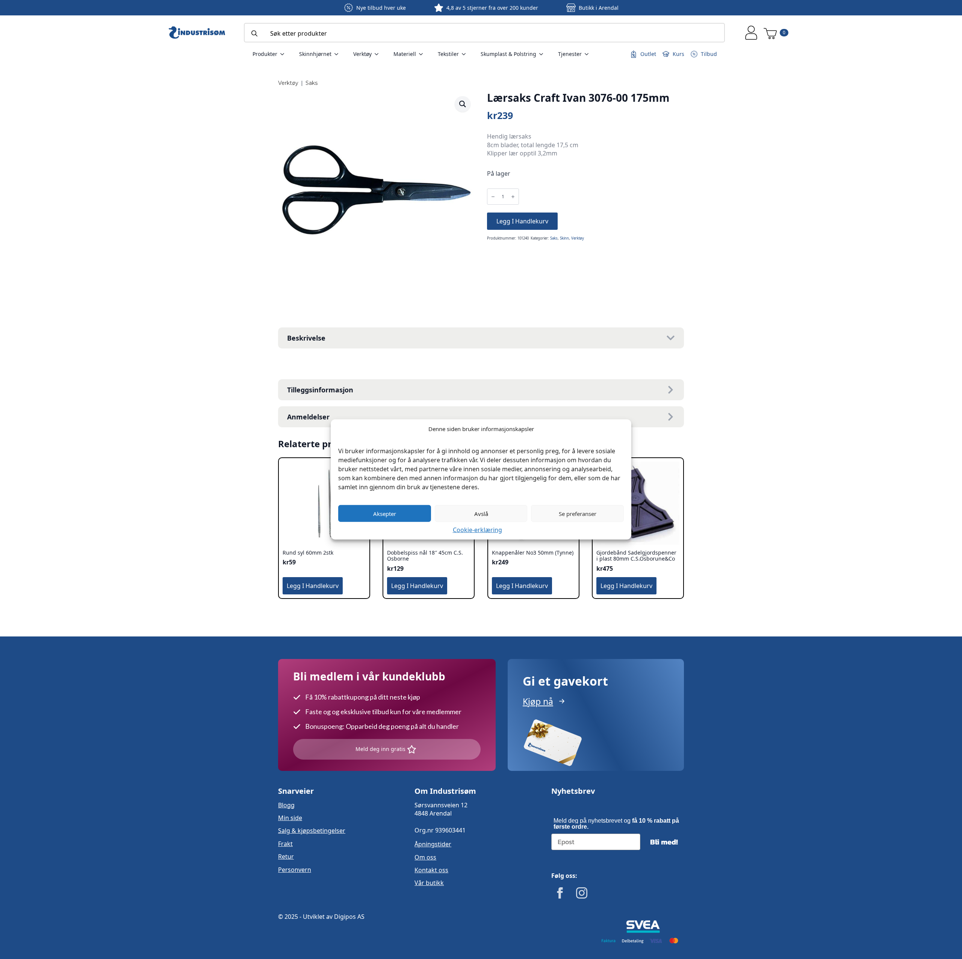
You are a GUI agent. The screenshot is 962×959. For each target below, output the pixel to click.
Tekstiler (448, 53)
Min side (290, 818)
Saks (312, 83)
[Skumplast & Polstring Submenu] (543, 54)
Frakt (285, 844)
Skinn (564, 238)
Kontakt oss (431, 870)
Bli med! (664, 841)
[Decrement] (493, 196)
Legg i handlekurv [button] (313, 586)
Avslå (481, 513)
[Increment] (513, 196)
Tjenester (570, 53)
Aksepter (384, 513)
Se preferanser (577, 513)
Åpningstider (432, 844)
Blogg (286, 805)
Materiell (404, 53)
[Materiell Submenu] (423, 54)
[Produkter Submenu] (284, 54)
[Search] (254, 33)
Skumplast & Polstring (508, 53)
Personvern (294, 870)
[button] (462, 104)
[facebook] (560, 893)
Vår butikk (429, 883)
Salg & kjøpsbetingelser (311, 830)
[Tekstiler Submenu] (466, 54)
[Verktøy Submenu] (379, 54)
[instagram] (581, 893)
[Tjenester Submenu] (589, 54)
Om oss (425, 857)
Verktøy (362, 53)
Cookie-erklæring (477, 530)
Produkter (265, 53)
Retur (286, 856)
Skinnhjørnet (315, 53)
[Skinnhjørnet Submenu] (338, 54)
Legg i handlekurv (522, 221)
